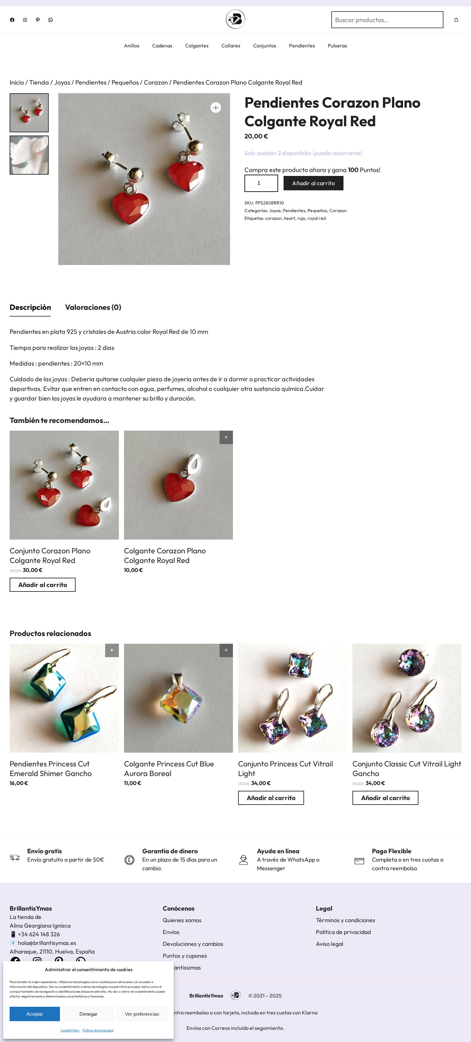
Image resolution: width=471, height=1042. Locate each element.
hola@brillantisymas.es (47, 943)
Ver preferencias (142, 1014)
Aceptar (35, 1014)
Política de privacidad (98, 1030)
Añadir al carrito (313, 183)
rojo (301, 218)
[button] (216, 107)
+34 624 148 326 (39, 934)
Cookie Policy (70, 1030)
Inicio (17, 82)
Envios (171, 932)
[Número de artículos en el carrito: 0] (456, 19)
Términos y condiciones (345, 920)
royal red (317, 218)
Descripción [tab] (30, 307)
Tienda (39, 82)
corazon (273, 218)
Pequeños (125, 82)
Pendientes (90, 82)
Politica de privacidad (343, 932)
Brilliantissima (180, 967)
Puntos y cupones (185, 955)
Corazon (156, 82)
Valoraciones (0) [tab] (93, 307)
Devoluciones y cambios (193, 943)
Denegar (88, 1014)
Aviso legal (329, 943)
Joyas (62, 82)
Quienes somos (182, 920)
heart (289, 218)
